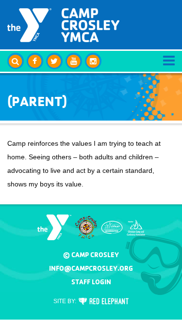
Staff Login (91, 281)
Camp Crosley (63, 25)
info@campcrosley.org (91, 268)
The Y (54, 227)
